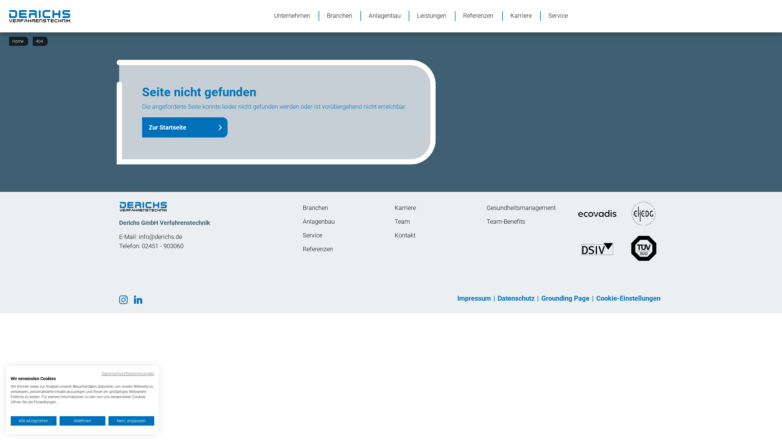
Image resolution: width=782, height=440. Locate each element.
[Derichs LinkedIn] (140, 299)
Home (18, 41)
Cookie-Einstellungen (628, 298)
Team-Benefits (506, 221)
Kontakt (405, 235)
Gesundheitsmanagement (521, 207)
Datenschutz (516, 298)
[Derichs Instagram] (125, 299)
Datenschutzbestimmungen (128, 373)
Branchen (339, 15)
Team (402, 221)
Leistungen (431, 15)
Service (558, 15)
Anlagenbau (385, 15)
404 (39, 41)
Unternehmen (292, 15)
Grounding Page (565, 298)
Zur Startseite (167, 127)
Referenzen (478, 15)
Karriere (521, 15)
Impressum (474, 298)
